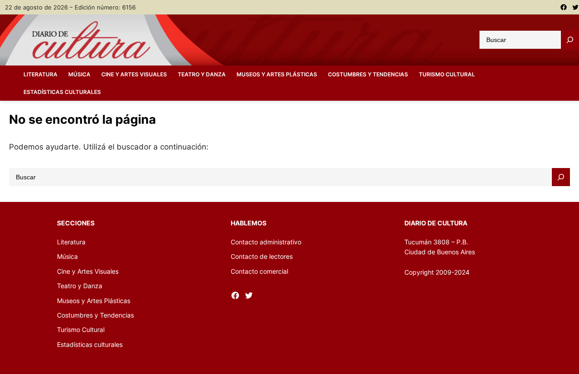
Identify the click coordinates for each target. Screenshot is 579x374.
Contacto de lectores (262, 256)
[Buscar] (570, 40)
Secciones (76, 223)
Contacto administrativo (266, 242)
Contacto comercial (259, 271)
